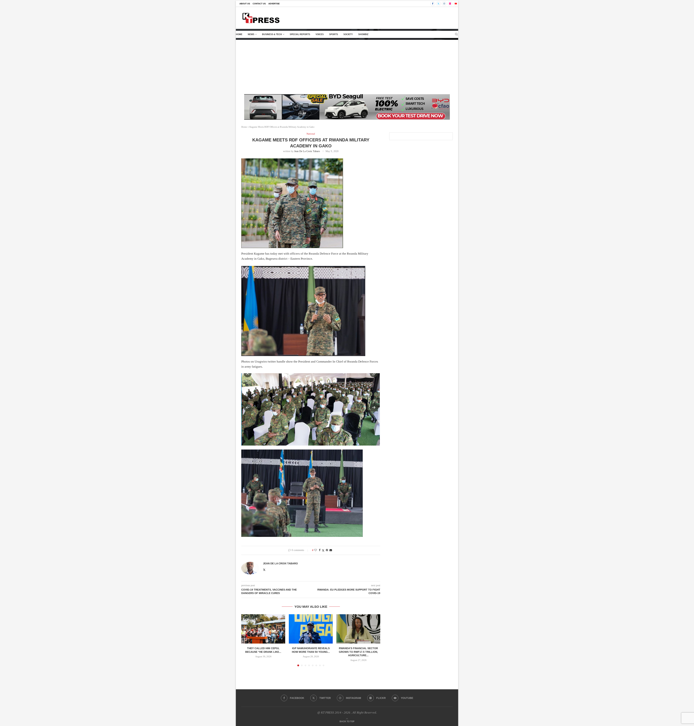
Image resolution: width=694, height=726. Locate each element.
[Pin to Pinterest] (327, 550)
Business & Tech (272, 34)
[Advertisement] (347, 67)
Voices (320, 34)
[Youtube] (455, 3)
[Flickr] (450, 3)
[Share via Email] (330, 550)
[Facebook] (432, 3)
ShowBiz (363, 34)
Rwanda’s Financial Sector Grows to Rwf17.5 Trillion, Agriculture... (358, 652)
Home (239, 34)
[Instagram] (444, 3)
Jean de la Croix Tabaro (307, 151)
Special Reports (300, 34)
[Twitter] (438, 3)
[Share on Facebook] (319, 550)
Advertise (274, 4)
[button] (246, 640)
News (251, 34)
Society (348, 34)
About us (244, 4)
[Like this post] (315, 550)
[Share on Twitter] (323, 550)
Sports (333, 34)
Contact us (259, 4)
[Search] (456, 34)
